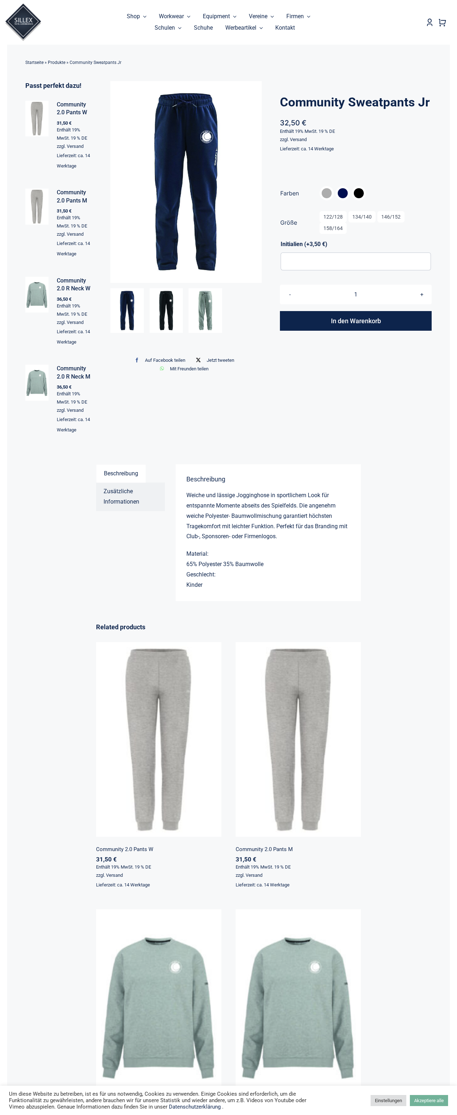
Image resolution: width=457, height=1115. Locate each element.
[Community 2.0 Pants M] (298, 739)
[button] (327, 193)
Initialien (304, 244)
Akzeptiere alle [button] (429, 1100)
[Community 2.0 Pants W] (158, 739)
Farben (289, 193)
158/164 (333, 228)
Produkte (56, 62)
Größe (288, 222)
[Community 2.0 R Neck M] (298, 1006)
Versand (298, 139)
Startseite (34, 62)
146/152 (391, 217)
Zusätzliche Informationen (121, 496)
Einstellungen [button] (388, 1100)
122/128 (333, 217)
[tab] (121, 473)
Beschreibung (121, 473)
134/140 (362, 217)
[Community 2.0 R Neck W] (158, 1006)
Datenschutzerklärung (194, 1107)
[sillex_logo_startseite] (23, 6)
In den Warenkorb (356, 321)
